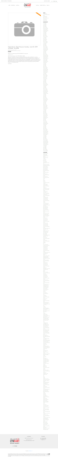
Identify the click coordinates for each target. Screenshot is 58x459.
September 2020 (45, 58)
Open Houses (45, 19)
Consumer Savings (46, 203)
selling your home (45, 378)
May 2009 (44, 137)
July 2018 (44, 73)
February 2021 (45, 54)
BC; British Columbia (46, 164)
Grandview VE (45, 262)
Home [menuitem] (9, 5)
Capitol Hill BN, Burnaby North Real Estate (46, 186)
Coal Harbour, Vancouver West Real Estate (46, 195)
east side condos (45, 232)
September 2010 (45, 123)
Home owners (45, 288)
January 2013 (45, 106)
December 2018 (45, 69)
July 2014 (44, 94)
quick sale (44, 356)
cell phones (45, 187)
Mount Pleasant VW (46, 329)
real (43, 357)
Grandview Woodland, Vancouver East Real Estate (46, 269)
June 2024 (44, 37)
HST (43, 294)
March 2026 (45, 27)
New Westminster (45, 335)
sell (43, 376)
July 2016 (44, 79)
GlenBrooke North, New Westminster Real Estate (46, 258)
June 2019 (44, 64)
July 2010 (44, 125)
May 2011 (44, 119)
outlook (44, 345)
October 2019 (45, 60)
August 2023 (45, 39)
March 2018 (45, 74)
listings (44, 306)
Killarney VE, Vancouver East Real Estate (46, 297)
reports (44, 369)
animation (44, 159)
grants (44, 270)
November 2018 (45, 70)
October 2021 (45, 50)
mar (43, 312)
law (43, 305)
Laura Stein (45, 304)
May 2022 (44, 44)
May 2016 (44, 81)
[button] (51, 1)
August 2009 (45, 134)
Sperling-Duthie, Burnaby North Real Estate (46, 392)
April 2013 (44, 103)
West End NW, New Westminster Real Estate (46, 420)
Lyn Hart (44, 307)
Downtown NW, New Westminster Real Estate (46, 216)
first (43, 243)
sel (43, 375)
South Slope (45, 386)
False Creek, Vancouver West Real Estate (46, 241)
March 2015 (45, 88)
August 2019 (45, 62)
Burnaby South (45, 176)
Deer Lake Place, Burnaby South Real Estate (46, 210)
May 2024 (44, 38)
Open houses (45, 344)
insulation (44, 295)
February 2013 (45, 105)
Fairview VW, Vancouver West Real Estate (46, 238)
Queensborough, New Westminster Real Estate (46, 355)
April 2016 (44, 82)
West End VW (45, 421)
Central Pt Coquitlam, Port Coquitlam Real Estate (46, 189)
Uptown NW (45, 398)
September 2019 (45, 61)
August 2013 (45, 101)
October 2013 (45, 100)
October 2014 (45, 92)
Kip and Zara (45, 298)
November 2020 (45, 56)
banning (44, 160)
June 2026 (44, 24)
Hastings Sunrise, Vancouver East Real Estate (15, 50)
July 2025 (44, 32)
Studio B (44, 394)
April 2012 (44, 112)
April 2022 (44, 45)
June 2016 (44, 80)
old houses (44, 343)
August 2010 (45, 124)
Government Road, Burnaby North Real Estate (46, 261)
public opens (45, 348)
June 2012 (44, 110)
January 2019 (45, 68)
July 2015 (44, 86)
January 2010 (45, 130)
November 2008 (45, 142)
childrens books (45, 191)
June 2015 (44, 87)
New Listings (45, 17)
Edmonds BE (45, 234)
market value (45, 314)
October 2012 (45, 107)
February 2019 (45, 67)
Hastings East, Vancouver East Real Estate (46, 278)
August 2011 (45, 118)
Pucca (44, 349)
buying (44, 181)
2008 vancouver (45, 153)
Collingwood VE (45, 197)
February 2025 (45, 36)
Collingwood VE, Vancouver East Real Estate (46, 201)
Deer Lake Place (45, 206)
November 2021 (45, 49)
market (44, 313)
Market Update (42, 5)
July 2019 (44, 63)
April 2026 (44, 26)
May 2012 (44, 111)
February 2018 (45, 75)
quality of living (45, 350)
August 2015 (45, 85)
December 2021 (45, 48)
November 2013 (45, 99)
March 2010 (45, 128)
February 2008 (45, 150)
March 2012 (45, 113)
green (44, 271)
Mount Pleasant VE (46, 324)
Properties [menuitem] (13, 5)
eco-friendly (45, 233)
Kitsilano (44, 299)
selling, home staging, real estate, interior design (46, 380)
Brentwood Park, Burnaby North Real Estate (46, 170)
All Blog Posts (45, 13)
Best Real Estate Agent (46, 165)
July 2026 (44, 23)
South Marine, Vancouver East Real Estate (46, 385)
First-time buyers (45, 244)
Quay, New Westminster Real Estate (45, 352)
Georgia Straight (45, 256)
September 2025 (45, 30)
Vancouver (44, 404)
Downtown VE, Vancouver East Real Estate (46, 221)
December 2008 (45, 141)
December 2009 (45, 131)
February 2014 (45, 98)
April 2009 (44, 138)
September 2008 (45, 144)
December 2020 (45, 55)
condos (44, 202)
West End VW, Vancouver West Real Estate (46, 425)
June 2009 (44, 136)
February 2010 (45, 129)
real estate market (46, 360)
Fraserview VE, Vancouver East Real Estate (46, 250)
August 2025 (45, 31)
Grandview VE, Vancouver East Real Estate (46, 266)
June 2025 (44, 33)
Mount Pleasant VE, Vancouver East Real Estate (46, 328)
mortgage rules (45, 323)
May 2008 (44, 147)
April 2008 (44, 148)
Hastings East (45, 274)
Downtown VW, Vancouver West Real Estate (46, 226)
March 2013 (45, 104)
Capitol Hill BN (45, 184)
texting (44, 397)
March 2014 (45, 97)
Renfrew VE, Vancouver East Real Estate (46, 367)
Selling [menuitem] (37, 5)
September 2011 (45, 117)
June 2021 (44, 51)
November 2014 (45, 91)
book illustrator (45, 166)
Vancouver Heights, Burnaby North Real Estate (46, 410)
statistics (44, 393)
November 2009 (45, 132)
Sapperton (44, 372)
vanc (44, 403)
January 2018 (45, 76)
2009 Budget (45, 154)
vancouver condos (46, 405)
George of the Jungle (46, 255)
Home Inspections (45, 287)
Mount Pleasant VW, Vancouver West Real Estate (46, 333)
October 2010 (45, 122)
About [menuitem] (48, 5)
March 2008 (45, 149)
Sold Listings (45, 20)
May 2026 (44, 25)
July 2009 (44, 135)
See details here (10, 54)
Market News (45, 16)
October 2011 (45, 116)
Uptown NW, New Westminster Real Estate (45, 402)
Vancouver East (45, 406)
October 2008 (45, 143)
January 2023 (45, 42)
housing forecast (45, 293)
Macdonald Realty (46, 308)
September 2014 (45, 93)
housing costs (45, 292)
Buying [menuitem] (17, 5)
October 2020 (45, 57)
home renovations (46, 289)
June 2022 (44, 43)
